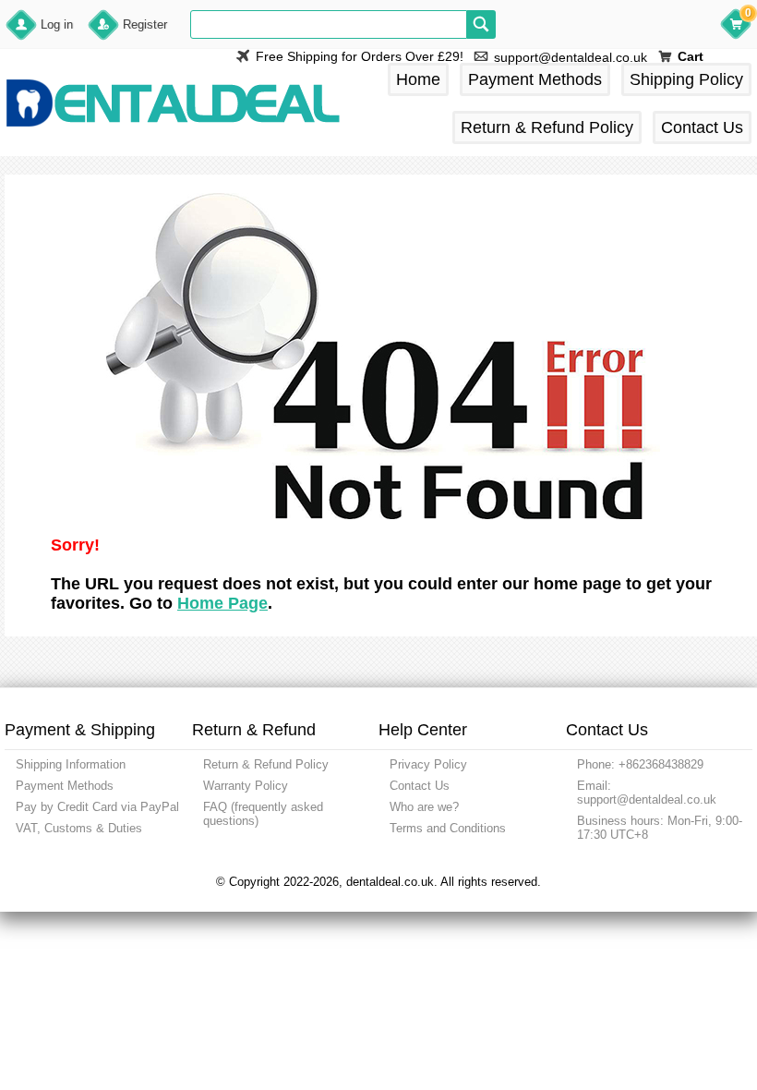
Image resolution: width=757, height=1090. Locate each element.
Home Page (222, 603)
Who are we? (424, 807)
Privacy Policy (428, 764)
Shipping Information (71, 764)
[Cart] (736, 27)
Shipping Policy (686, 79)
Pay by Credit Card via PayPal (97, 807)
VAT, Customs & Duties (79, 828)
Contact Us (702, 127)
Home (418, 79)
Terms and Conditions (448, 828)
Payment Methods (535, 79)
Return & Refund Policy (547, 127)
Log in (57, 24)
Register (145, 24)
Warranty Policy (245, 786)
